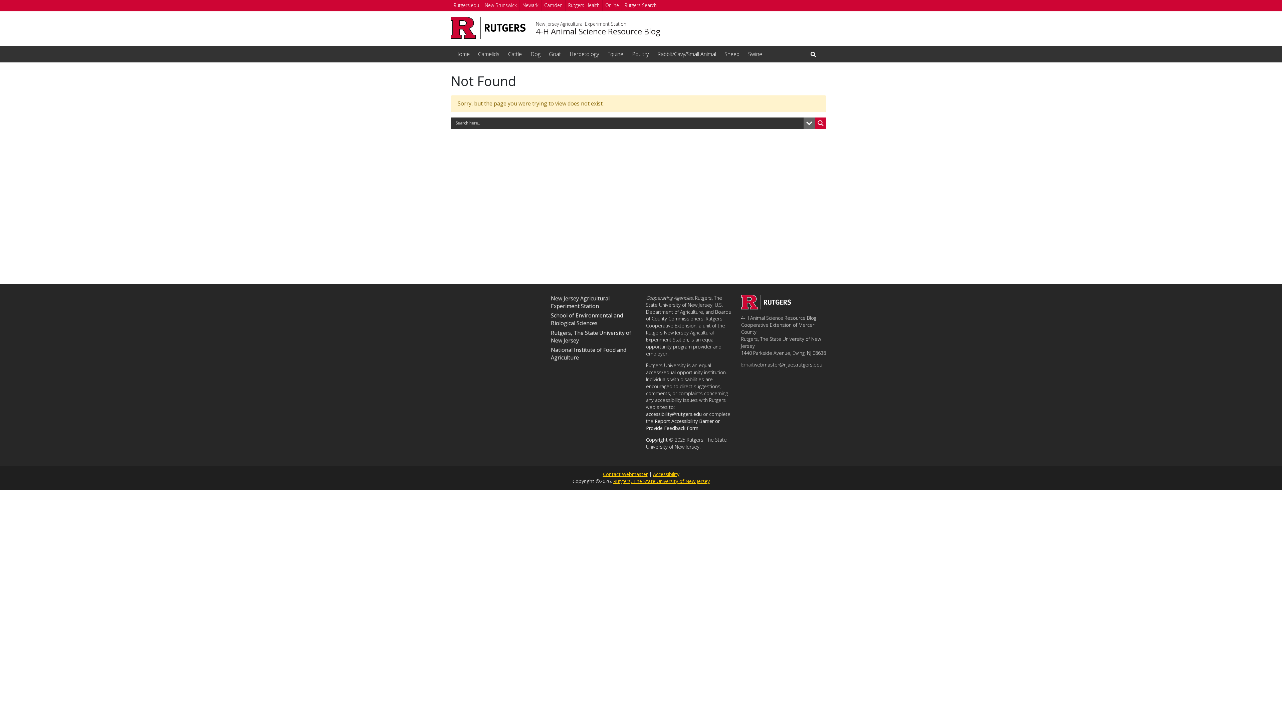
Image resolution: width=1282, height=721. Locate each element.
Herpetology (584, 54)
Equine (615, 54)
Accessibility (666, 474)
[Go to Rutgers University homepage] (488, 28)
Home (462, 54)
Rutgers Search (641, 5)
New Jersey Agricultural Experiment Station (581, 24)
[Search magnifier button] (820, 123)
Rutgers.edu (466, 5)
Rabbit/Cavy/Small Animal (686, 54)
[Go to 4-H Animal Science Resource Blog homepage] (766, 307)
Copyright (657, 440)
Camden (553, 5)
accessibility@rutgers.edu (674, 414)
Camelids (488, 54)
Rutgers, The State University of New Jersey (661, 481)
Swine (755, 54)
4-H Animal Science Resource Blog (598, 31)
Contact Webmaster (625, 474)
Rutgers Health (584, 5)
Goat (555, 54)
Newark (530, 5)
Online (612, 5)
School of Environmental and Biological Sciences (587, 319)
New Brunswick (501, 5)
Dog (535, 54)
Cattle (515, 54)
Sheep (731, 54)
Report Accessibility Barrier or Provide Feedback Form (683, 424)
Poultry (640, 54)
